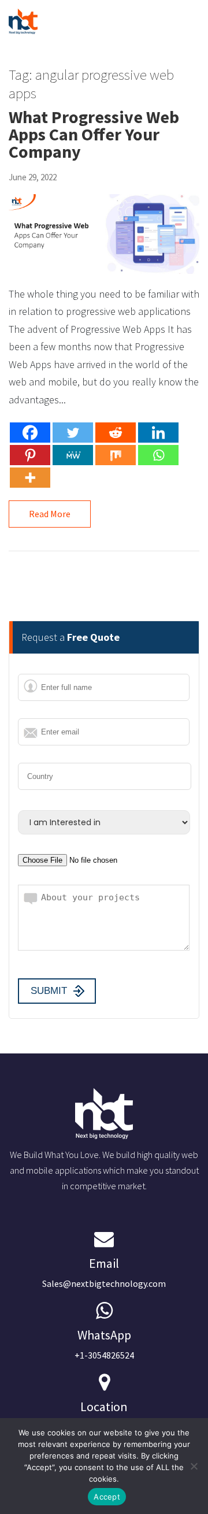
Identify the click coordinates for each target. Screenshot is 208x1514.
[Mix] (115, 455)
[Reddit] (115, 432)
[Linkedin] (158, 432)
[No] (193, 1466)
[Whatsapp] (158, 455)
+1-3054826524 (104, 1344)
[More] (30, 477)
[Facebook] (30, 432)
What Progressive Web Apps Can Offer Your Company (94, 134)
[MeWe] (73, 455)
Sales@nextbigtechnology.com (104, 1272)
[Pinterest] (30, 455)
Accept (107, 1496)
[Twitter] (73, 432)
